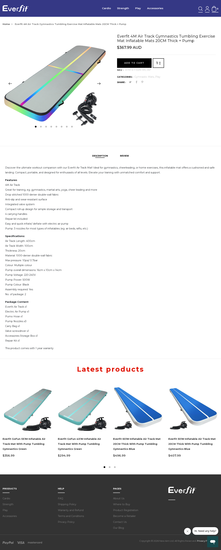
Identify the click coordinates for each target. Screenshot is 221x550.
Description (100, 155)
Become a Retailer (124, 516)
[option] (55, 83)
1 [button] (104, 467)
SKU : (120, 70)
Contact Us (120, 522)
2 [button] (41, 127)
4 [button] (51, 127)
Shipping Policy (67, 504)
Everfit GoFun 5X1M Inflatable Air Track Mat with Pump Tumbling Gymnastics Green (24, 444)
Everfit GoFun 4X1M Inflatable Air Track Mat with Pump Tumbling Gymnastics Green (79, 444)
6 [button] (61, 127)
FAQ (60, 498)
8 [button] (72, 127)
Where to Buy (121, 504)
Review (124, 155)
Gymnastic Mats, (144, 76)
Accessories (155, 8)
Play (138, 8)
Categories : (125, 77)
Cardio (106, 8)
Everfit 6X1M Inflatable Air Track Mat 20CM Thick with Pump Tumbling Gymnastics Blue (137, 444)
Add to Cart (134, 63)
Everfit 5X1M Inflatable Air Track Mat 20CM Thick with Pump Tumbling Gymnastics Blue (192, 444)
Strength (123, 8)
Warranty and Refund (71, 510)
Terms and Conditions (71, 516)
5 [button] (56, 127)
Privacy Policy (66, 522)
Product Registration (125, 510)
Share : (121, 82)
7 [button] (67, 127)
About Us (118, 498)
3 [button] (46, 127)
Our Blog (118, 527)
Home (6, 24)
